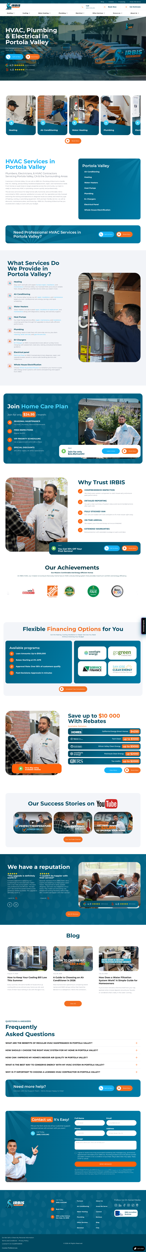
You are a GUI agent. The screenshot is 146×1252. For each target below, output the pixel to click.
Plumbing (80, 1217)
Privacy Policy (104, 1169)
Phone (78, 1129)
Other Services (82, 1222)
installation (50, 285)
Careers (111, 2)
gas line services (40, 334)
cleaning (17, 334)
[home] (12, 5)
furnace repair (41, 285)
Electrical (80, 1228)
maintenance (18, 287)
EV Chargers (18, 343)
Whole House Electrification (29, 368)
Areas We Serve (135, 2)
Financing (121, 2)
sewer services (26, 334)
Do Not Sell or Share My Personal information (18, 1237)
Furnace (80, 1201)
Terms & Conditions (117, 1169)
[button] (11, 13)
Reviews (99, 1217)
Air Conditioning (83, 1206)
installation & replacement (49, 310)
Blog (102, 2)
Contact (99, 1211)
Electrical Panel (19, 355)
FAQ (97, 1228)
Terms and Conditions (9, 1240)
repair (39, 297)
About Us (99, 1201)
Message (79, 1139)
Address (110, 1129)
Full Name (79, 1118)
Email (109, 1118)
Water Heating (82, 1211)
